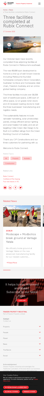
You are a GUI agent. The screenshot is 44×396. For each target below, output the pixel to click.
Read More (12, 262)
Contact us (7, 321)
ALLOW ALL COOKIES (11, 391)
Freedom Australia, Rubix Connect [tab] (8, 48)
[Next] (35, 44)
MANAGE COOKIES (29, 391)
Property (15, 158)
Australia (27, 158)
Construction (9, 163)
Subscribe (22, 300)
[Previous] (9, 44)
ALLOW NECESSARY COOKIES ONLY (16, 387)
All (6, 158)
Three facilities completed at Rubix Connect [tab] (7, 48)
